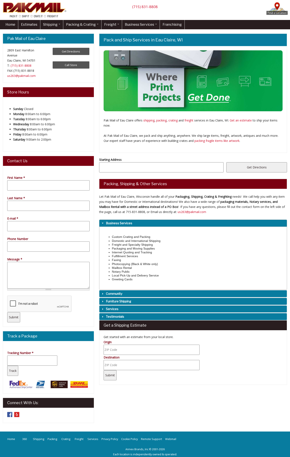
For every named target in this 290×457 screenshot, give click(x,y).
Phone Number (17, 239)
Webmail (170, 439)
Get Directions (71, 51)
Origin (108, 342)
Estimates (29, 25)
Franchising (172, 25)
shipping (149, 120)
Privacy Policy (109, 439)
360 (24, 439)
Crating (65, 439)
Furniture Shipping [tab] (118, 301)
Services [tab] (112, 309)
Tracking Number (20, 353)
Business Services (140, 25)
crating (173, 120)
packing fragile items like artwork (216, 141)
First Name (16, 178)
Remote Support (151, 439)
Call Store (71, 65)
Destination (112, 357)
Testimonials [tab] (115, 316)
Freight (110, 25)
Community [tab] (114, 293)
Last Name (16, 198)
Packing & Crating (81, 25)
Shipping (50, 25)
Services (92, 439)
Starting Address (110, 160)
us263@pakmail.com (192, 212)
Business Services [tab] (119, 223)
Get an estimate (241, 120)
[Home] (36, 17)
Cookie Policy (129, 439)
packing (161, 120)
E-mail (12, 218)
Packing (52, 439)
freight (188, 120)
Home (10, 25)
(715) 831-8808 (145, 6)
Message (14, 259)
